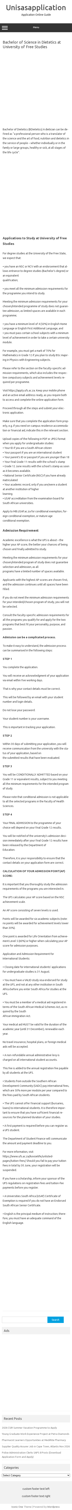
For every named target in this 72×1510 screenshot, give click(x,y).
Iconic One (17, 1506)
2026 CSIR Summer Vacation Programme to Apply (29, 1427)
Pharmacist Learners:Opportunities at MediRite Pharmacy (34, 1440)
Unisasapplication (36, 7)
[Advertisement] (36, 87)
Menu (36, 27)
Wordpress (53, 1506)
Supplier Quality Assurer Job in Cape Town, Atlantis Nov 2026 (36, 1446)
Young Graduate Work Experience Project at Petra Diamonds (35, 1433)
